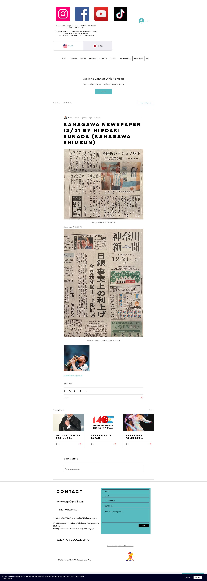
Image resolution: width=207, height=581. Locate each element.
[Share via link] (80, 391)
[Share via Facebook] (65, 391)
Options (187, 577)
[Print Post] (86, 391)
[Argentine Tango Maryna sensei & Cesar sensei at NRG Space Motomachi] (68, 422)
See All (151, 410)
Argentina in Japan (101, 436)
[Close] (204, 577)
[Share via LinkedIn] (75, 391)
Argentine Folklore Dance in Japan (137, 436)
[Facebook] (82, 14)
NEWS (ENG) (68, 103)
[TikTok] (120, 14)
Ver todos (56, 103)
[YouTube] (101, 14)
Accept (197, 577)
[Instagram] (63, 14)
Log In (103, 91)
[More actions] (142, 117)
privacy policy (7, 578)
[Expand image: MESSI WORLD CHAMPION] (76, 358)
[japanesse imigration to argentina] (103, 422)
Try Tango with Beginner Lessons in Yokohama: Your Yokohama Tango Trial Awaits (68, 436)
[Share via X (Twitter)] (70, 391)
